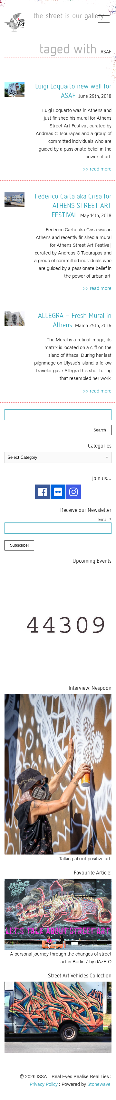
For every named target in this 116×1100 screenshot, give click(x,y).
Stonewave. (99, 1083)
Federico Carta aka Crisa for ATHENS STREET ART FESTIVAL (73, 205)
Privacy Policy (44, 1083)
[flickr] (58, 492)
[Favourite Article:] (58, 913)
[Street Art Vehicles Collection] (58, 1016)
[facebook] (42, 492)
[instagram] (73, 492)
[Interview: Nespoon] (58, 773)
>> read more (97, 168)
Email (104, 519)
